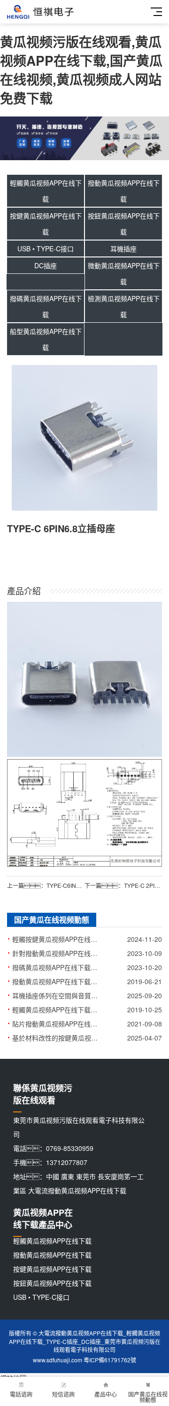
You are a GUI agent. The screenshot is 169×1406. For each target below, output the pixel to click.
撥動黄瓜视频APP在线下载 (124, 190)
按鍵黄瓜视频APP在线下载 (46, 223)
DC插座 (45, 265)
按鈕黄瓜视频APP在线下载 (124, 223)
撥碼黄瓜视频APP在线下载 (46, 306)
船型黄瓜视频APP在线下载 (46, 339)
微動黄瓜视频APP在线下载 (124, 273)
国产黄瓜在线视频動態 (148, 1397)
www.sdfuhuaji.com (57, 1360)
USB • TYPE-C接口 (45, 248)
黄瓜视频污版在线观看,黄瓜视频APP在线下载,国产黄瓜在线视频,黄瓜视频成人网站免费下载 (81, 70)
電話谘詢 (21, 1394)
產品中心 (105, 1394)
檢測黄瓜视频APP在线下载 (124, 306)
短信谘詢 (63, 1394)
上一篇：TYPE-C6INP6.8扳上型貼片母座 (45, 885)
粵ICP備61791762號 (110, 1360)
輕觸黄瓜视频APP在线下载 (46, 190)
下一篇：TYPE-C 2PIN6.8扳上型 (123, 885)
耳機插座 (123, 248)
